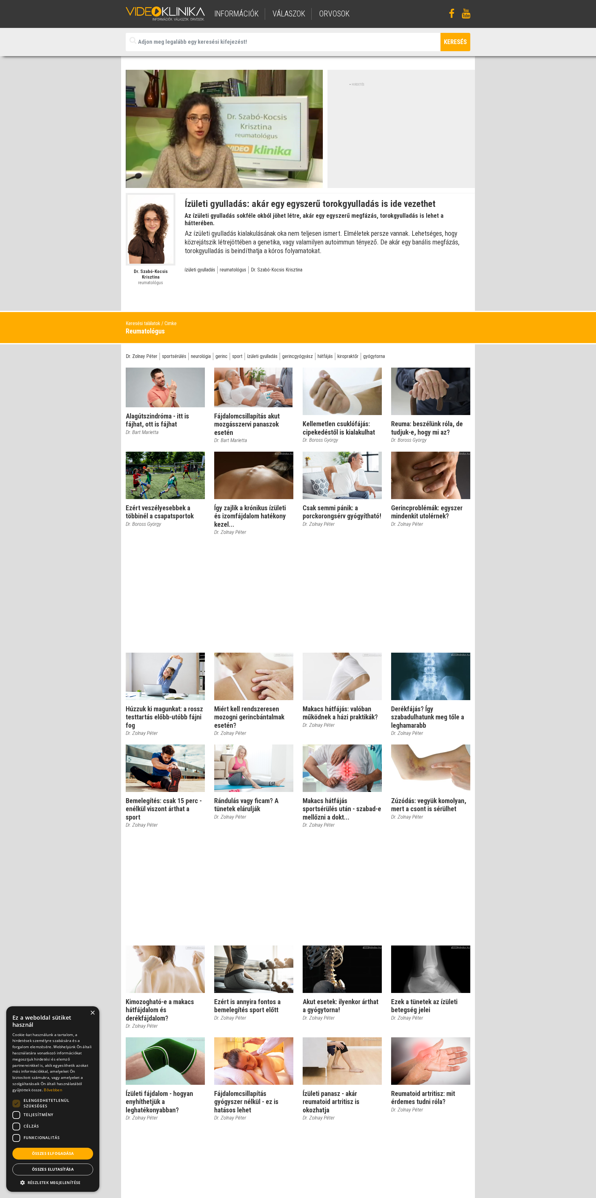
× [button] (92, 1013)
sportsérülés (174, 356)
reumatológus (233, 270)
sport (237, 356)
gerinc (221, 356)
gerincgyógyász (297, 356)
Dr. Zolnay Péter (141, 356)
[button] (52, 1182)
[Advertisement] (401, 130)
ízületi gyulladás (200, 270)
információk (236, 13)
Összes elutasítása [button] (53, 1169)
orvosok (334, 13)
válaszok (289, 13)
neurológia (201, 356)
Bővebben (53, 1090)
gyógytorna (374, 356)
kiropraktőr (348, 356)
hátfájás (325, 356)
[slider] (224, 183)
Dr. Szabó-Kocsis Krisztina (276, 270)
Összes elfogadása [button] (53, 1153)
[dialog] (52, 1099)
